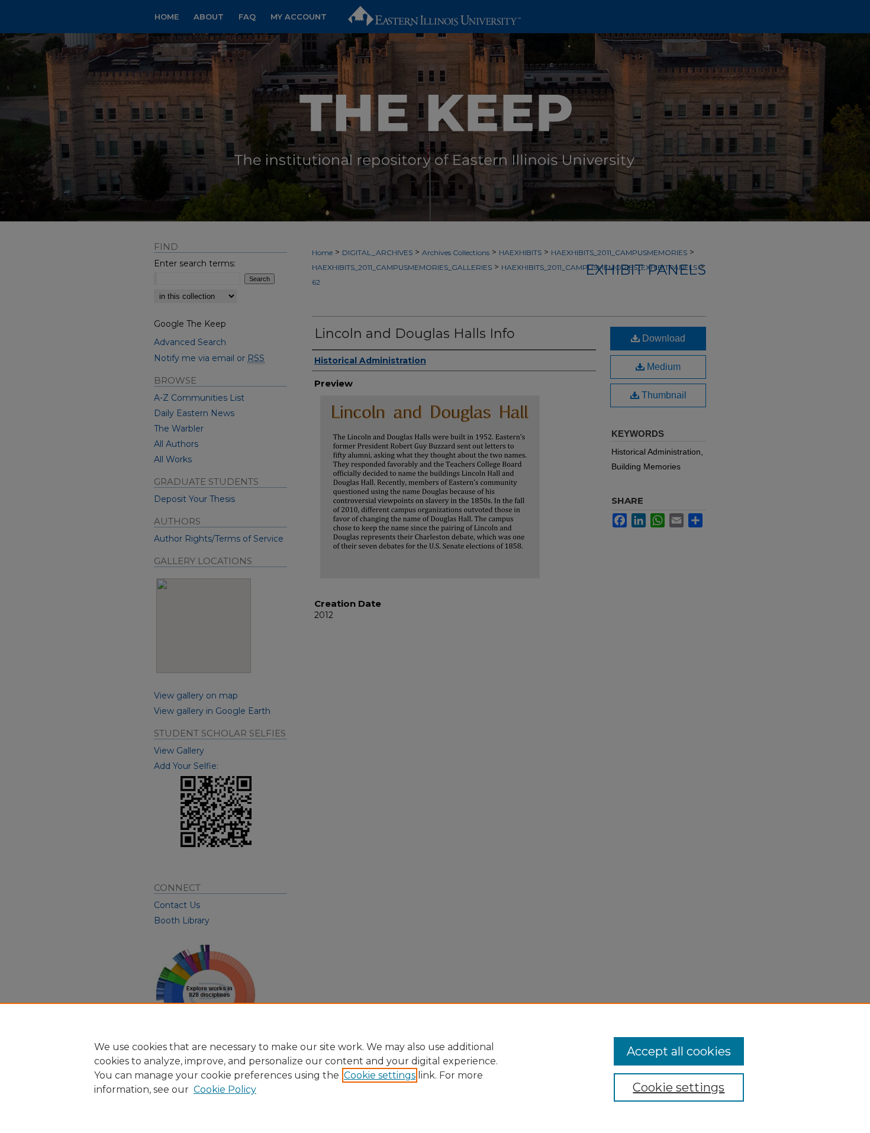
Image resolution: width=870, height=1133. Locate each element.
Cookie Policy (225, 1089)
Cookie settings (379, 1075)
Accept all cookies (679, 1051)
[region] (435, 1068)
